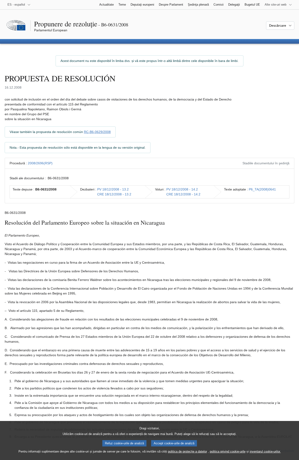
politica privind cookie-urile (228, 451)
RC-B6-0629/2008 (97, 132)
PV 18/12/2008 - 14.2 (182, 189)
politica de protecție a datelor (187, 451)
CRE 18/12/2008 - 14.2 (183, 194)
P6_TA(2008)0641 (262, 189)
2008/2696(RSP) (40, 163)
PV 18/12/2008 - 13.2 (113, 189)
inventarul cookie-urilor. (265, 451)
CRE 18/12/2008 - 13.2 (114, 194)
